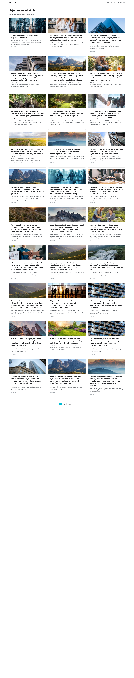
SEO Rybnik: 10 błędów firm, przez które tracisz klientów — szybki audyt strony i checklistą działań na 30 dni (65, 151)
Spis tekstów (111, 2)
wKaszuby (13, 2)
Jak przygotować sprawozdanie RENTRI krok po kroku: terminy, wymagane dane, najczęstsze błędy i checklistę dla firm (106, 151)
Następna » (70, 404)
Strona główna (121, 2)
